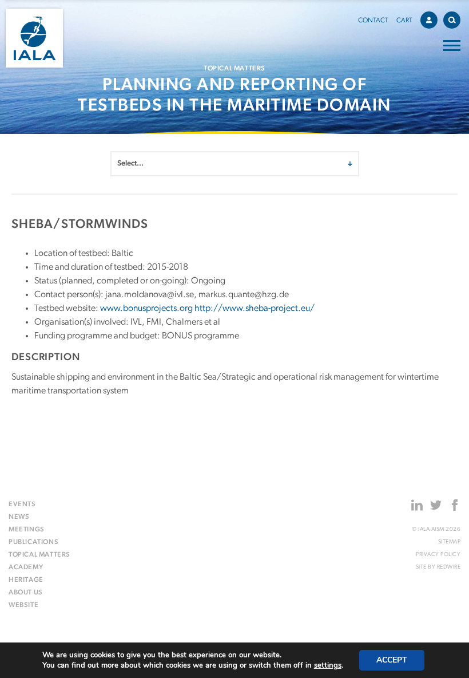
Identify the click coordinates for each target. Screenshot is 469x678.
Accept (391, 660)
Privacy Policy (438, 554)
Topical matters (39, 554)
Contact (373, 20)
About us (26, 592)
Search (451, 20)
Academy (26, 567)
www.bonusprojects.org (146, 308)
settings (327, 665)
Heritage (26, 580)
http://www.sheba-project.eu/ (254, 308)
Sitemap (449, 542)
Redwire (449, 567)
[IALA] (34, 38)
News (19, 517)
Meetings (27, 529)
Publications (33, 542)
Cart (404, 20)
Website (23, 605)
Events (22, 504)
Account (429, 20)
